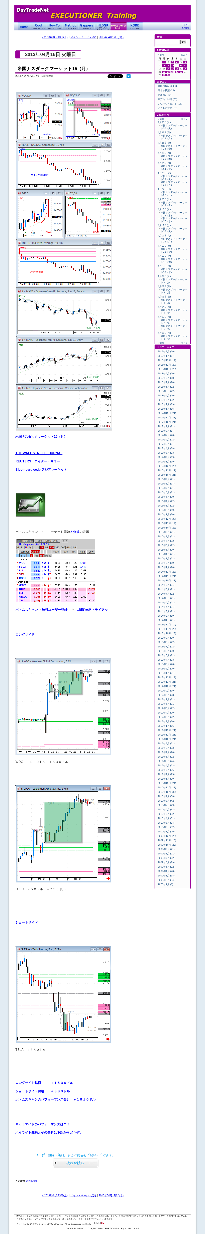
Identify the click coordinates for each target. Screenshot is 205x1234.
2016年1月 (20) (166, 514)
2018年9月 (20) (166, 373)
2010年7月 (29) (166, 805)
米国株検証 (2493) (168, 86)
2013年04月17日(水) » (111, 37)
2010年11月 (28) (167, 787)
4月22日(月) (164, 189)
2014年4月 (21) (166, 607)
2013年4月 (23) (166, 659)
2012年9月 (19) (166, 690)
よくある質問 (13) (167, 108)
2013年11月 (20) (167, 629)
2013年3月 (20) (166, 664)
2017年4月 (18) (166, 448)
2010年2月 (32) (166, 827)
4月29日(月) (164, 132)
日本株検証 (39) (166, 90)
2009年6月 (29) (166, 862)
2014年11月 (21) (167, 576)
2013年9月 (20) (166, 637)
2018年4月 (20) (166, 395)
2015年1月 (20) (166, 567)
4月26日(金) (164, 142)
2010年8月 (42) (166, 800)
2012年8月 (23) (166, 695)
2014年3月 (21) (166, 611)
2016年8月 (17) (166, 483)
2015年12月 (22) (167, 519)
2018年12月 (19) (167, 360)
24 (172, 72)
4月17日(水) (164, 225)
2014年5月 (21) (166, 602)
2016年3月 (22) (166, 505)
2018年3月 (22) (166, 400)
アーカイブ (168, 347)
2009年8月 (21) (166, 853)
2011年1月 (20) (166, 778)
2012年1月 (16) (166, 726)
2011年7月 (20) (166, 752)
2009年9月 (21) (166, 849)
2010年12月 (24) (167, 783)
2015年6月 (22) (166, 545)
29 (164, 75)
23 (168, 72)
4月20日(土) (164, 199)
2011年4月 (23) (166, 765)
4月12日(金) (164, 255)
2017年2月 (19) (166, 457)
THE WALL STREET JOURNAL (38, 453)
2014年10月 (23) (167, 580)
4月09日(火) (164, 276)
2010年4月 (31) (166, 818)
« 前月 (161, 54)
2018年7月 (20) (166, 382)
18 (177, 68)
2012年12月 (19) (167, 677)
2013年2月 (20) (166, 668)
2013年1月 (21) (166, 673)
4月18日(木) (164, 209)
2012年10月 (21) (167, 686)
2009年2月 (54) (166, 880)
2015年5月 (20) (166, 549)
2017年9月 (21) (166, 426)
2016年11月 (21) (167, 470)
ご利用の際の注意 (185, 26)
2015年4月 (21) (166, 554)
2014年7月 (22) (166, 593)
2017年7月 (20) (166, 435)
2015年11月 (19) (167, 523)
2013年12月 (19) (167, 624)
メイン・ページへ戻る (83, 37)
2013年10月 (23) (167, 633)
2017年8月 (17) (166, 430)
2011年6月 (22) (166, 756)
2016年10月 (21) (167, 474)
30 (168, 75)
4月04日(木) (164, 306)
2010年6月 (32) (166, 809)
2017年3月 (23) (166, 452)
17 (172, 68)
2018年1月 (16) (166, 408)
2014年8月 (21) (166, 589)
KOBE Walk (135, 26)
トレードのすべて (54, 26)
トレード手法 (70, 26)
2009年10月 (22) (167, 844)
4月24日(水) (164, 163)
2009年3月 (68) (166, 875)
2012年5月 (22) (166, 708)
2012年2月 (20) (166, 721)
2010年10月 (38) (167, 792)
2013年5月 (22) (166, 655)
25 (177, 72)
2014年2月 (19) (166, 615)
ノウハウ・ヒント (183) (170, 103)
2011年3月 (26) (166, 770)
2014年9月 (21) (166, 585)
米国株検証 (31, 1181)
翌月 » (184, 54)
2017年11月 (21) (167, 417)
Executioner (119, 26)
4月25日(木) (164, 153)
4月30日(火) (164, 122)
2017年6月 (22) (166, 439)
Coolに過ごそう (38, 26)
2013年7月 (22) (166, 646)
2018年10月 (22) (167, 369)
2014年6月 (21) (166, 598)
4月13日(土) (164, 245)
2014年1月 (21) (166, 620)
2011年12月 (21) (167, 730)
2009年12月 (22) (167, 836)
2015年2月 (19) (166, 563)
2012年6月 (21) (166, 703)
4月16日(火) (164, 235)
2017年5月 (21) (166, 444)
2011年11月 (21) (167, 734)
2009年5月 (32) (166, 866)
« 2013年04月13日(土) (54, 37)
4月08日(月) (164, 286)
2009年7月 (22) (166, 858)
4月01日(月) (164, 333)
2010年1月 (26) (166, 831)
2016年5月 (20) (166, 496)
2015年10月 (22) (167, 527)
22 (164, 72)
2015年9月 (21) (166, 532)
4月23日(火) (164, 173)
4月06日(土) (164, 296)
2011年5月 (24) (166, 761)
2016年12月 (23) (167, 466)
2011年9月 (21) (166, 743)
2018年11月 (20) (167, 364)
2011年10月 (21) (167, 739)
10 (172, 65)
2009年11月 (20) (167, 840)
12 (181, 65)
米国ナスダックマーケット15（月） (54, 68)
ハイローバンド (102, 26)
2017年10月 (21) (167, 422)
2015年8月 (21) (166, 536)
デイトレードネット (24, 26)
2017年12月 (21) (167, 413)
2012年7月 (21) (166, 699)
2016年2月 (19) (166, 510)
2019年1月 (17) (166, 356)
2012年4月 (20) (166, 712)
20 (185, 68)
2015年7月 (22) (166, 541)
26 (181, 72)
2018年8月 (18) (166, 378)
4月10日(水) (164, 266)
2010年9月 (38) (166, 796)
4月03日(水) (164, 317)
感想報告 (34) (165, 94)
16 (168, 68)
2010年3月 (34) (166, 822)
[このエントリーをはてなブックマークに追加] (129, 77)
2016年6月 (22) (166, 492)
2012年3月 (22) (166, 717)
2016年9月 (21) (166, 479)
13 (185, 65)
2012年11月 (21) (167, 681)
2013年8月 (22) (166, 642)
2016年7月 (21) (166, 488)
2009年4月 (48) (166, 871)
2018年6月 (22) (166, 386)
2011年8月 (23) (166, 748)
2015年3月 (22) (166, 558)
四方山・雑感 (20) (167, 99)
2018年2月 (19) (166, 404)
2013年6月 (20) (166, 651)
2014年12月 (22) (167, 571)
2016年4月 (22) (166, 501)
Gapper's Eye (86, 26)
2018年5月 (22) (166, 391)
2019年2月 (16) (166, 351)
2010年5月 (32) (166, 814)
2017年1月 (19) (166, 461)
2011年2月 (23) (166, 774)
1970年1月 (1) (165, 884)
